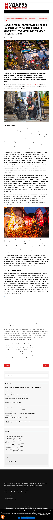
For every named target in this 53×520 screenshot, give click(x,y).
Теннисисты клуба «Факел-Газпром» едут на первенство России (17, 394)
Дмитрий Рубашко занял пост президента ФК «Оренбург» (16, 398)
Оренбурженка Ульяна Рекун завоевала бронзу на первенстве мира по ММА (20, 413)
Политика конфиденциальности (11, 495)
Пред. (7, 365)
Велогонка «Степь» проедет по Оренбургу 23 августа (15, 406)
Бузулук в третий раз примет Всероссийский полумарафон (16, 417)
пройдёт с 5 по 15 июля (33, 84)
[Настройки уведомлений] (3, 517)
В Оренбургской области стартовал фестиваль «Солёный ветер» (18, 421)
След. (45, 365)
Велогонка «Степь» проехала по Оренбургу (13, 402)
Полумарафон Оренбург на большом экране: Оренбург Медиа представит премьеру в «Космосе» (24, 387)
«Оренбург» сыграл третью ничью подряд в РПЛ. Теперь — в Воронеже (19, 409)
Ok (19, 518)
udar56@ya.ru (10, 498)
